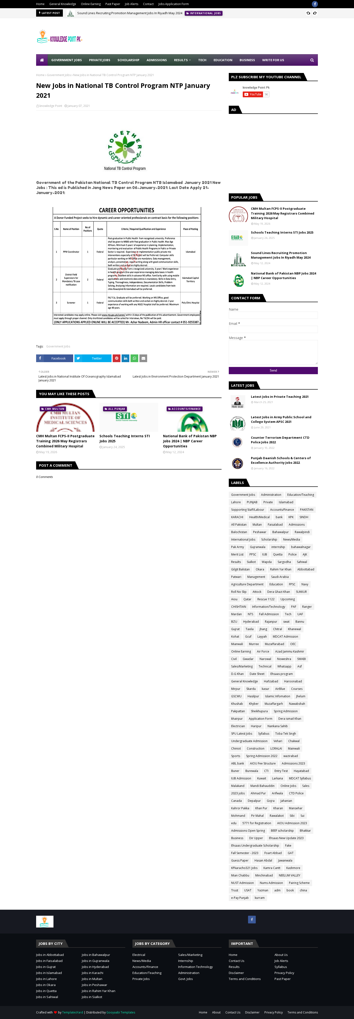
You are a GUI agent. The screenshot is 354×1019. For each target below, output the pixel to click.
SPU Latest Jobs (241, 734)
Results (236, 562)
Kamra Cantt (271, 868)
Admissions (297, 525)
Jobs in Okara (46, 985)
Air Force (263, 651)
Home (40, 4)
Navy (305, 584)
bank (279, 517)
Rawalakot (277, 816)
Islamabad (286, 502)
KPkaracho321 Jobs (244, 868)
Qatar (247, 599)
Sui (302, 816)
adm (277, 890)
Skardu (251, 689)
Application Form (260, 719)
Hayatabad (301, 771)
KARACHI (237, 517)
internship (278, 547)
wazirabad (290, 756)
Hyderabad (251, 622)
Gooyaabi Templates (120, 1012)
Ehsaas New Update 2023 (286, 838)
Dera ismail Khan (289, 719)
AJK (305, 554)
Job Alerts (131, 4)
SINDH (304, 517)
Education (276, 584)
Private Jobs (141, 979)
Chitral (277, 629)
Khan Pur (261, 808)
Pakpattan (238, 711)
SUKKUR (301, 592)
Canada (236, 801)
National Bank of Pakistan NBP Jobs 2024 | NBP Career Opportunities (190, 441)
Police (292, 554)
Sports (235, 756)
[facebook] (315, 4)
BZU (234, 622)
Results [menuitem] (181, 60)
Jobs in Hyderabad (95, 967)
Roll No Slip (239, 592)
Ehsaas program (281, 674)
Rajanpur (271, 622)
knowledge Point (50, 106)
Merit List (237, 554)
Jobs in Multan (92, 979)
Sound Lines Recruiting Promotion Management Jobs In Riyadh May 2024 (129, 13)
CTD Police (296, 793)
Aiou (234, 599)
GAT (291, 853)
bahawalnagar (301, 547)
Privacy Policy (284, 973)
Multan (257, 525)
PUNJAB (252, 502)
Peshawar (259, 532)
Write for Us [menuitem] (273, 60)
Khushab (237, 704)
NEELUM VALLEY (289, 875)
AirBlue (280, 689)
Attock (257, 592)
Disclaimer (236, 973)
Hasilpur (253, 696)
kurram (260, 898)
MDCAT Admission (285, 636)
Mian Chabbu (240, 875)
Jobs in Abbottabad (50, 955)
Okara (260, 569)
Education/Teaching (300, 495)
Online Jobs (288, 786)
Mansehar (295, 808)
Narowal (265, 659)
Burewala (251, 771)
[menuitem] (42, 60)
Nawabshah (297, 704)
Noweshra (284, 659)
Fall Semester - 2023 (244, 853)
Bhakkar (305, 831)
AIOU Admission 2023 (292, 823)
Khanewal (294, 629)
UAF (300, 614)
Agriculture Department (247, 584)
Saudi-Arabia (280, 577)
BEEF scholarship (282, 831)
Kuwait (261, 778)
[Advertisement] (230, 36)
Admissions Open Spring (248, 831)
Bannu (299, 622)
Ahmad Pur (258, 793)
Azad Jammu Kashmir (289, 651)
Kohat (235, 636)
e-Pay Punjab (240, 898)
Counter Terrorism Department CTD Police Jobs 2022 (280, 439)
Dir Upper (256, 838)
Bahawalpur (280, 532)
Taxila (250, 629)
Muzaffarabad (274, 644)
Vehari (278, 741)
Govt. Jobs (185, 979)
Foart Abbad (273, 853)
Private (268, 502)
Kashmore (293, 868)
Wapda (267, 562)
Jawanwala (285, 860)
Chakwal (294, 741)
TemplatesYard (72, 1012)
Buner (235, 771)
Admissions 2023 (293, 763)
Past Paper (112, 4)
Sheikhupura (259, 711)
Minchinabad (264, 875)
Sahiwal (302, 562)
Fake (288, 845)
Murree (254, 644)
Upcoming (288, 599)
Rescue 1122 (266, 599)
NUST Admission (242, 883)
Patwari (236, 577)
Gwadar (248, 659)
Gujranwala (257, 547)
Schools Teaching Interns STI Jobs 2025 (124, 438)
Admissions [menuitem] (157, 60)
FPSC (292, 584)
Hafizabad (271, 681)
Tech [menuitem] (202, 60)
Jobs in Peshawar (94, 985)
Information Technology (195, 967)
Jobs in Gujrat (46, 967)
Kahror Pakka (240, 808)
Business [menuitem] (247, 60)
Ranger (307, 607)
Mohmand (238, 816)
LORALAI (276, 748)
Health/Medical (259, 517)
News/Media (291, 539)
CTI (266, 771)
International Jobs (243, 539)
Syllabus (263, 734)
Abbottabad (305, 569)
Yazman (262, 890)
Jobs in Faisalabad (49, 961)
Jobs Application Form (173, 4)
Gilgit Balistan (240, 569)
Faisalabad (275, 525)
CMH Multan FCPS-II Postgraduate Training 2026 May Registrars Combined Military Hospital (65, 441)
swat (286, 622)
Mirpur (235, 689)
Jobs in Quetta (46, 991)
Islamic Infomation (277, 696)
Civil (234, 659)
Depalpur (254, 801)
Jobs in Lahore (46, 979)
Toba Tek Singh (285, 734)
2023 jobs (238, 793)
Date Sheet (257, 674)
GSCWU (236, 696)
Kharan (278, 808)
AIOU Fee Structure (263, 763)
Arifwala (277, 793)
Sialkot (251, 562)
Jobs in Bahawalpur (96, 955)
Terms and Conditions (245, 979)
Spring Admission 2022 (261, 756)
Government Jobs (59, 75)
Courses (296, 689)
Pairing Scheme (299, 883)
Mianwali (237, 644)
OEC (293, 644)
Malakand (237, 786)
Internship (185, 961)
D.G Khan (237, 674)
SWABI (301, 659)
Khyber (254, 704)
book (290, 890)
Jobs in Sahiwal (47, 997)
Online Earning (91, 4)
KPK (291, 517)
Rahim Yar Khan (280, 569)
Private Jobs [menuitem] (99, 60)
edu (233, 823)
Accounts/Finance (282, 510)
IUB (264, 554)
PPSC (252, 554)
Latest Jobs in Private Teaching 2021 (280, 396)
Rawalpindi (302, 532)
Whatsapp (284, 666)
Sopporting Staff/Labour (247, 510)
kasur (265, 689)
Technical (265, 666)
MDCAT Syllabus (300, 778)
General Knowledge (62, 4)
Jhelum (300, 696)
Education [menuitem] (223, 60)
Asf (299, 666)
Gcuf (248, 636)
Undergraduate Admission (249, 741)
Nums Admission (271, 883)
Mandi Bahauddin (262, 786)
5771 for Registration (257, 823)
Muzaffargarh (274, 704)
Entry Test (281, 771)
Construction (255, 748)
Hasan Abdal (263, 860)
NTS (250, 614)
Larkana (277, 778)
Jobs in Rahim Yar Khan (98, 991)
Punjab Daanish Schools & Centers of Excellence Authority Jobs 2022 (281, 460)
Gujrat (235, 629)
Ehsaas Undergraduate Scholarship (255, 845)
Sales (305, 786)
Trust (234, 890)
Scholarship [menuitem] (128, 60)
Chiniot (236, 748)
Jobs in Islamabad (49, 973)
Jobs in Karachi (92, 973)
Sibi (292, 816)
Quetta (277, 554)
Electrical (138, 955)
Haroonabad (293, 681)
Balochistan (239, 532)
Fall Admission (269, 614)
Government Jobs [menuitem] (66, 60)
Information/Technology (268, 607)
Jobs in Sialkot (92, 997)
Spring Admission (286, 711)
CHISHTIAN (238, 607)
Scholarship (269, 539)
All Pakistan (239, 525)
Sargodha (284, 562)
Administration (271, 495)
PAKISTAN (306, 510)
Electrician (238, 726)
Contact (148, 4)
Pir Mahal (257, 816)
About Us (281, 955)
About (216, 1012)
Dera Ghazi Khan (278, 592)
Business (237, 838)
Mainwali (294, 748)
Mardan (236, 614)
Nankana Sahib (278, 726)
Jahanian (286, 801)
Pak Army (237, 547)
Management (256, 577)
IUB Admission (241, 778)
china (303, 890)
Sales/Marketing (242, 666)
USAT (247, 890)
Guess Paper (240, 860)
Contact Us (236, 961)
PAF (293, 607)
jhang (263, 629)
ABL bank (237, 763)
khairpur (237, 719)
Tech (288, 614)
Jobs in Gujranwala (95, 961)
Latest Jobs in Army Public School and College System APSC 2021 (281, 419)
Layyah (262, 636)
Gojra (271, 801)
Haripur (256, 726)
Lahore (236, 502)
